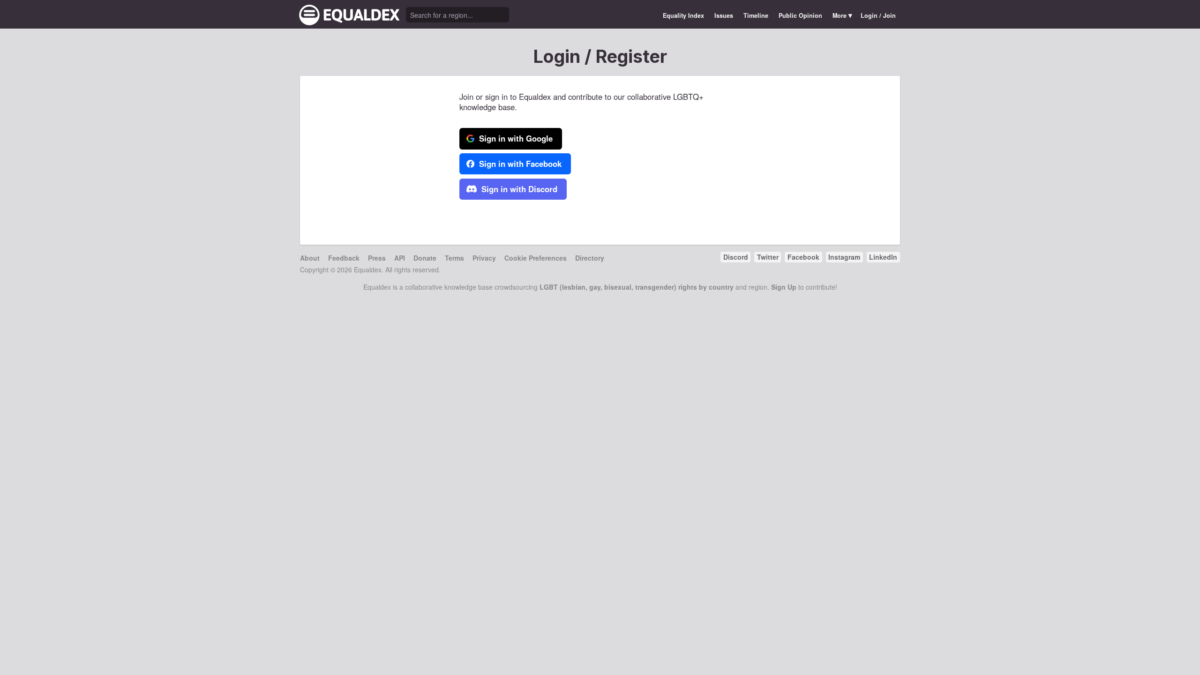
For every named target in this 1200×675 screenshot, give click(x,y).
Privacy (484, 257)
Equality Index (683, 15)
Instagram (844, 257)
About (310, 257)
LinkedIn (883, 257)
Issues (723, 15)
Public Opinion (800, 15)
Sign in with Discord (518, 189)
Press (377, 257)
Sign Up (783, 287)
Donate (424, 257)
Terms (454, 257)
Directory (589, 257)
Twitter (768, 257)
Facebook (803, 257)
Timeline (755, 15)
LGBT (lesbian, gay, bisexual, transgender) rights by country (637, 287)
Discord (735, 257)
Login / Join (878, 15)
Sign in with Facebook (519, 163)
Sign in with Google (515, 138)
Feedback (344, 257)
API (399, 257)
